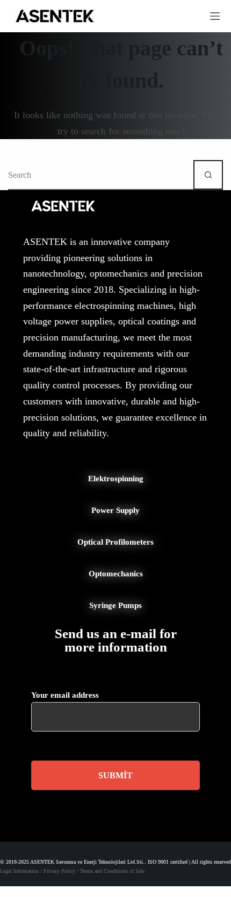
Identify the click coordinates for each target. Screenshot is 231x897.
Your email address (65, 695)
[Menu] (215, 16)
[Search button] (208, 175)
